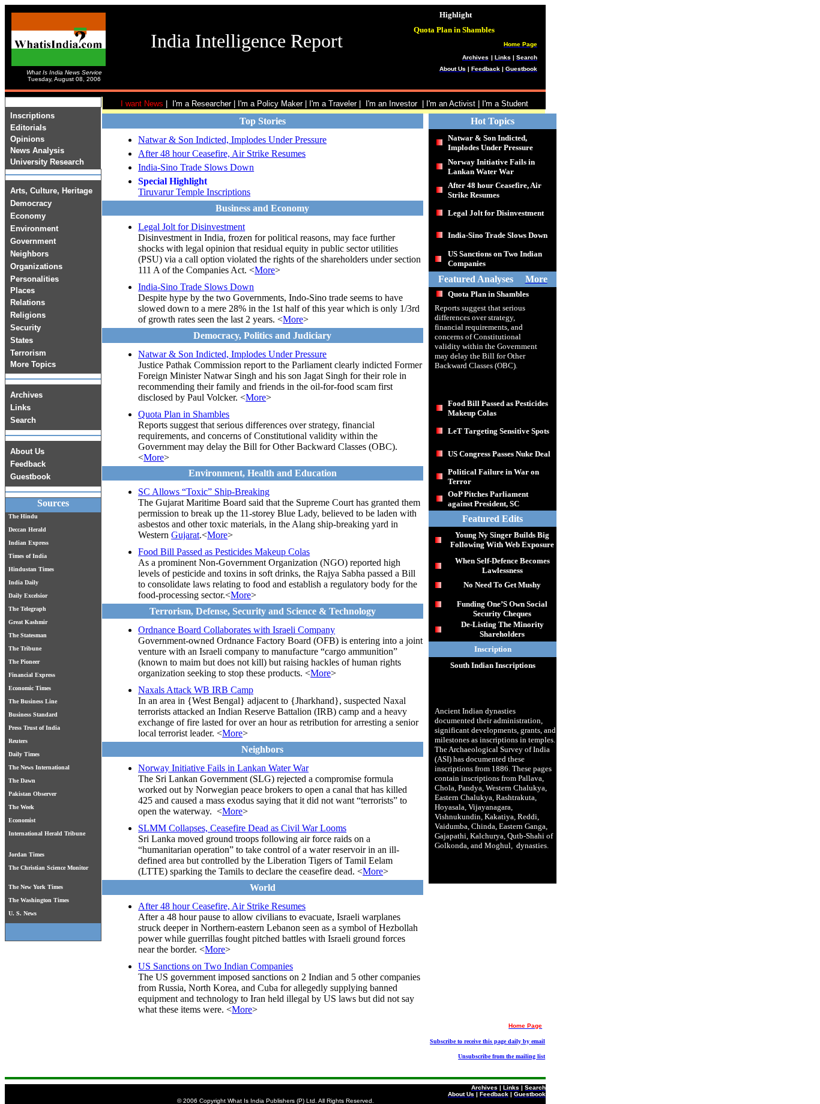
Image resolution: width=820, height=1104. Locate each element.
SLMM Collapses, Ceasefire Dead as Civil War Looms (242, 828)
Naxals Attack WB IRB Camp (195, 690)
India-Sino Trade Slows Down (196, 167)
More (265, 270)
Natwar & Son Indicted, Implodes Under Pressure (232, 140)
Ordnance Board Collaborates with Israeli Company (236, 630)
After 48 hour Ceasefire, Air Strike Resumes (222, 153)
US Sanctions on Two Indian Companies (215, 966)
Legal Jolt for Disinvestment (191, 227)
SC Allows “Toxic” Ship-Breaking (204, 492)
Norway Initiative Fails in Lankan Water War (223, 768)
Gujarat (185, 535)
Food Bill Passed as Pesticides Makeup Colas (224, 552)
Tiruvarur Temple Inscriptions (194, 192)
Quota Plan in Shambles (183, 414)
